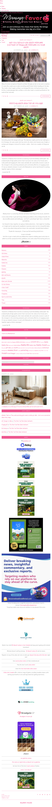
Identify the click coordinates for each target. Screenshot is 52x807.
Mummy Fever (26, 803)
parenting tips (31, 350)
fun (2, 348)
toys (47, 350)
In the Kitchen (5, 32)
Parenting (4, 290)
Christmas (4, 253)
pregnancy (36, 350)
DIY (40, 342)
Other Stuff (5, 287)
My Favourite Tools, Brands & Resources (12, 12)
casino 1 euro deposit (26, 770)
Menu (5, 35)
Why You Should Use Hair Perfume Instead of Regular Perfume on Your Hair (26, 45)
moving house (4, 350)
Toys (3, 300)
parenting (24, 350)
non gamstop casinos (26, 758)
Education (4, 259)
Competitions (5, 256)
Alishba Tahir (5, 415)
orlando (19, 350)
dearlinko (4, 432)
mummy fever (13, 350)
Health (3, 278)
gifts (13, 348)
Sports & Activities (7, 297)
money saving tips (38, 348)
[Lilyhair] (26, 747)
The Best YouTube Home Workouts (23, 421)
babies (3, 342)
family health (11, 345)
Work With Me (5, 10)
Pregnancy (4, 294)
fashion (48, 345)
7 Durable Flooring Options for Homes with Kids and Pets (22, 406)
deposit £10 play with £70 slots (38, 655)
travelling (17, 353)
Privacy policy (5, 796)
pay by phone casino (21, 661)
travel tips (29, 353)
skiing (40, 350)
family (46, 342)
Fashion (4, 266)
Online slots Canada (8, 672)
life (30, 348)
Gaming (4, 272)
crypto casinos (30, 766)
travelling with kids (22, 353)
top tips (45, 350)
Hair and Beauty (26, 40)
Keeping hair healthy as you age (26, 103)
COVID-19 (34, 342)
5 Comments (33, 106)
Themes (3, 8)
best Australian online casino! (29, 668)
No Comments (33, 50)
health (16, 348)
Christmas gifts (27, 342)
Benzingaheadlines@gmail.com (28, 605)
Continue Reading (45, 96)
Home (2, 6)
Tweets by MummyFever (8, 333)
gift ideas (8, 348)
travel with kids (35, 353)
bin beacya (4, 428)
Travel (3, 303)
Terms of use (5, 798)
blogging (14, 342)
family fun (5, 345)
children (18, 342)
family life (25, 345)
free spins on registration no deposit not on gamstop (26, 762)
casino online (31, 665)
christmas (22, 342)
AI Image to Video (7, 421)
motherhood (45, 348)
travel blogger (11, 353)
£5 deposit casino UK (31, 651)
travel (4, 353)
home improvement (21, 347)
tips (42, 350)
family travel (41, 345)
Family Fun (4, 263)
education (42, 342)
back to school (7, 342)
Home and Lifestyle (7, 281)
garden (4, 347)
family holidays (17, 345)
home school (27, 347)
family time (32, 345)
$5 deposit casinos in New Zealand (21, 645)
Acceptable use (6, 795)
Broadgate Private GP (26, 716)
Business (4, 250)
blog (11, 342)
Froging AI (5, 424)
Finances (4, 269)
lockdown (32, 347)
